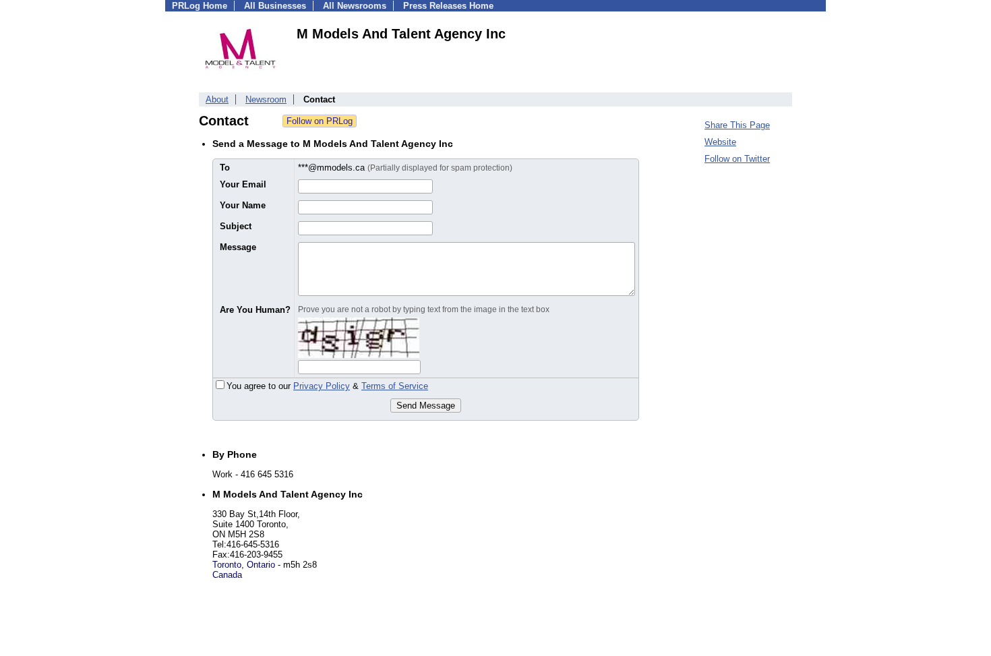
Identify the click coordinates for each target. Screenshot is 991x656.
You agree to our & (327, 386)
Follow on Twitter (737, 159)
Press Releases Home (448, 6)
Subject (235, 226)
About (217, 99)
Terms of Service (394, 386)
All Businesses (275, 6)
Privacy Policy (321, 386)
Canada (227, 575)
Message (238, 247)
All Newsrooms (354, 6)
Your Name (243, 205)
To (225, 167)
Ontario (261, 565)
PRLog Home (199, 6)
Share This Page (737, 125)
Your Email (243, 184)
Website (720, 142)
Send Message (425, 405)
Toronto (226, 565)
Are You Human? (255, 310)
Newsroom (266, 99)
